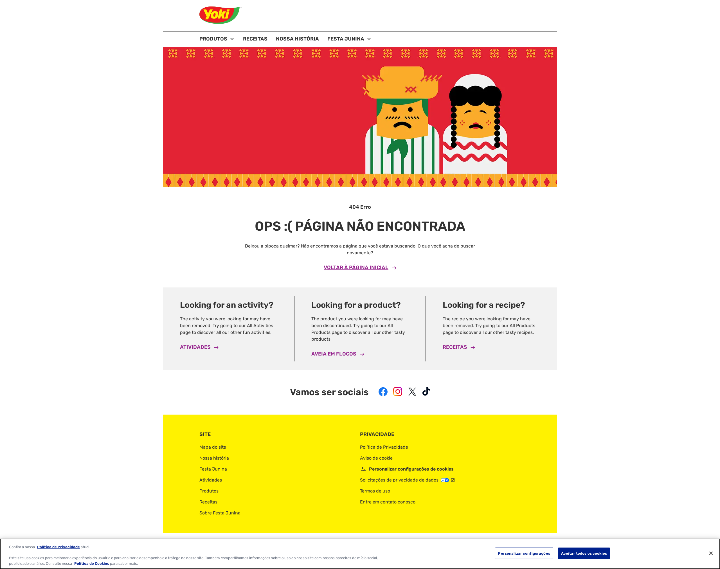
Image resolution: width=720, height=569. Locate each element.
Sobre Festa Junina (219, 513)
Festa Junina (213, 469)
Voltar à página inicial (356, 267)
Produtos (209, 491)
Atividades (195, 347)
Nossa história (214, 458)
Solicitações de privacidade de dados (407, 480)
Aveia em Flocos (333, 354)
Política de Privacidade (384, 447)
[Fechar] (711, 553)
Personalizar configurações (524, 553)
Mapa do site (212, 447)
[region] (360, 554)
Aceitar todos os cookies (584, 553)
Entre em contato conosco (387, 502)
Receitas (455, 347)
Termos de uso (375, 491)
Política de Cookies (91, 563)
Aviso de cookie (376, 458)
